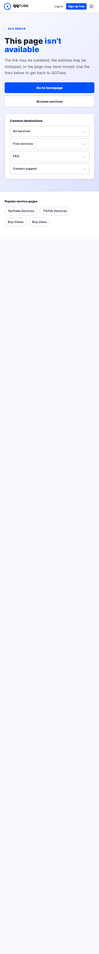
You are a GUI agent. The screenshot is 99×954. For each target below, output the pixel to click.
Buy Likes (39, 222)
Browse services (50, 101)
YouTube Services (21, 211)
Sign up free (76, 6)
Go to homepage (49, 88)
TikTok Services (55, 211)
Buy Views (15, 222)
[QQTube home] (16, 6)
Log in (59, 6)
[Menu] (91, 6)
